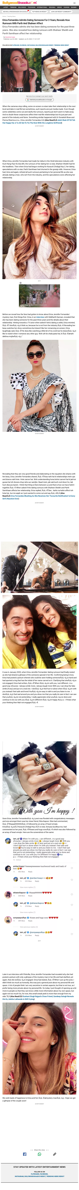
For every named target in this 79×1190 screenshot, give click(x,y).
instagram (19, 1176)
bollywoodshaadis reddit (34, 1176)
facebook (44, 1174)
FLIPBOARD (15, 45)
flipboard (35, 1174)
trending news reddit (55, 1176)
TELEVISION (31, 7)
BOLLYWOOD (22, 7)
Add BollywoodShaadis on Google (41, 99)
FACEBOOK (23, 45)
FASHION (66, 7)
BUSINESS (74, 7)
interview (40, 317)
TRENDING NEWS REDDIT (61, 45)
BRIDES (59, 7)
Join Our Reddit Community (61, 11)
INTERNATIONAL (42, 7)
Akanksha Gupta (10, 37)
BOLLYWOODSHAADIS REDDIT (44, 45)
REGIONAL (52, 7)
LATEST (5, 7)
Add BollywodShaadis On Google (15, 11)
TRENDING (13, 7)
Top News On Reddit (39, 11)
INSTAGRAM (31, 45)
